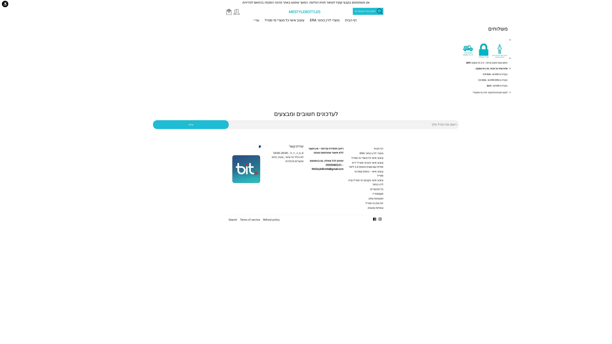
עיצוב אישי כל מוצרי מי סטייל (284, 20)
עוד (257, 20)
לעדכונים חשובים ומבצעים (306, 114)
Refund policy (271, 219)
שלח (190, 124)
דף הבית (351, 20)
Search (233, 219)
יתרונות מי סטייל (374, 203)
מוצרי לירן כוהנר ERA (324, 20)
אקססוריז (377, 193)
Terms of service (250, 219)
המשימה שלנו (375, 198)
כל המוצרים (376, 189)
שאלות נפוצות (375, 208)
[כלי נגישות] (5, 4)
